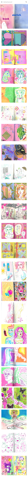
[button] (1, 2)
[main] (14, 16)
